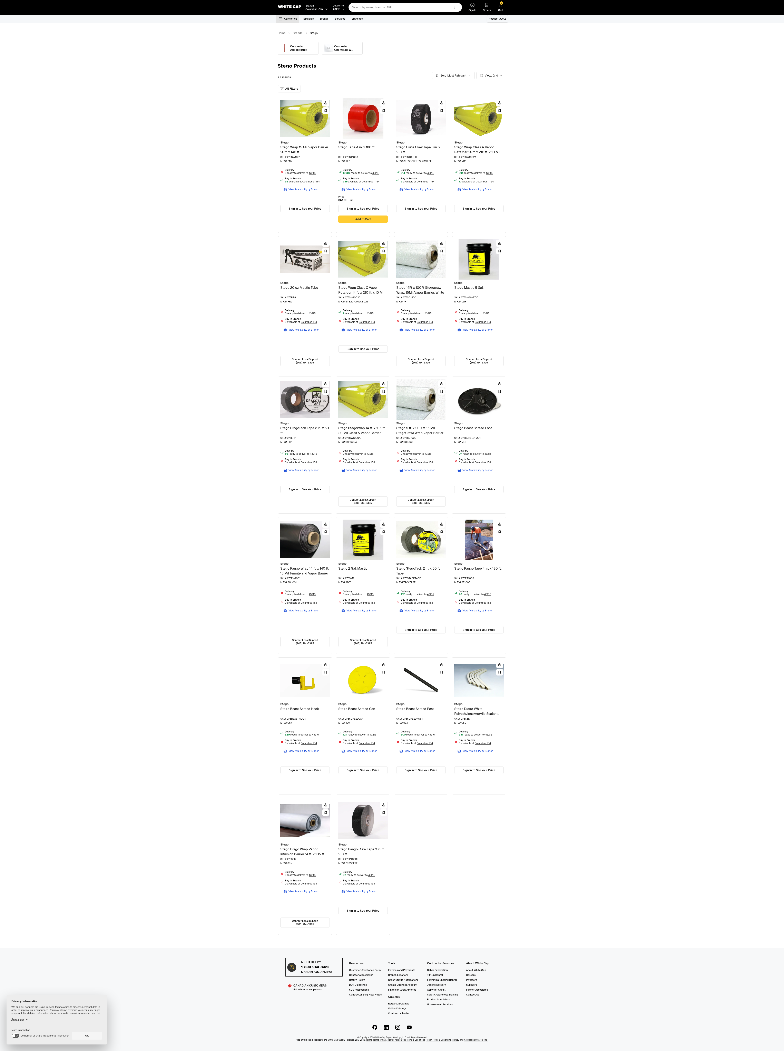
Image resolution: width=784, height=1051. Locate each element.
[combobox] (399, 7)
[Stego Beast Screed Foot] (479, 445)
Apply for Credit (436, 989)
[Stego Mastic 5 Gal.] (479, 304)
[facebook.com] (374, 1027)
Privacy (455, 1040)
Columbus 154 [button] (309, 322)
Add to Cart (363, 219)
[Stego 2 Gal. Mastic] (363, 585)
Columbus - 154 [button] (311, 181)
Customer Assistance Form (365, 970)
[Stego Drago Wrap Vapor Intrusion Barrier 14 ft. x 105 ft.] (305, 866)
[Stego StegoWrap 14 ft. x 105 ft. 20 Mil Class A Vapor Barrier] (363, 445)
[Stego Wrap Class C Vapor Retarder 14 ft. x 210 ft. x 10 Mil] (363, 304)
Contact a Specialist (361, 975)
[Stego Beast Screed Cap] (363, 725)
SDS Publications (359, 989)
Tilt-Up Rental (435, 975)
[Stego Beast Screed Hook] (305, 725)
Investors (471, 980)
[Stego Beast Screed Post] (421, 725)
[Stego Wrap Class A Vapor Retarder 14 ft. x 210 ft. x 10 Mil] (479, 164)
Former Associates (477, 989)
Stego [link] (314, 33)
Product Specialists (438, 999)
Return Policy (357, 980)
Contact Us (472, 994)
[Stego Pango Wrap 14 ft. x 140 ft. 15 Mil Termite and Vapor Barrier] (305, 585)
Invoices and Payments (401, 970)
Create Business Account (402, 985)
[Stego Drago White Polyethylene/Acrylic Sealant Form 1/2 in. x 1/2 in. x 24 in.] (479, 725)
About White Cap (476, 970)
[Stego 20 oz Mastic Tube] (305, 304)
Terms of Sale (379, 1040)
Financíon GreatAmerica (402, 989)
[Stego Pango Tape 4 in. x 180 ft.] (479, 585)
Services (340, 18)
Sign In (472, 10)
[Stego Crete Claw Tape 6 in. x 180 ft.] (421, 164)
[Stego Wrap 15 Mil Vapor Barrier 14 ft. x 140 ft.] (305, 164)
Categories (290, 18)
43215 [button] (312, 173)
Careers (471, 975)
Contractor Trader (398, 1013)
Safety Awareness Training (442, 994)
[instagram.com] (397, 1027)
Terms (369, 1040)
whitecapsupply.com (310, 989)
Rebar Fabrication (437, 970)
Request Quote (497, 18)
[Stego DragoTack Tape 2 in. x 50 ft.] (305, 445)
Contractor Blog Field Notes (365, 994)
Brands (324, 18)
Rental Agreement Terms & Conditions (406, 1040)
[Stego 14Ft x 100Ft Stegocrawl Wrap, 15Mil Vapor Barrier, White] (421, 304)
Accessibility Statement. (476, 1040)
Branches (357, 18)
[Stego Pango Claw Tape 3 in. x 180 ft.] (363, 866)
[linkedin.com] (386, 1027)
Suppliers (471, 985)
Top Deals (308, 18)
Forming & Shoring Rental (442, 980)
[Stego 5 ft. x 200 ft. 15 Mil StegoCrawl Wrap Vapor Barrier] (421, 445)
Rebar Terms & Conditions (438, 1040)
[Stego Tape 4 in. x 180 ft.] (363, 164)
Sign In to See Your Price (305, 208)
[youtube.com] (409, 1027)
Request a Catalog (398, 1003)
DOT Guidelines (358, 985)
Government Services (440, 1004)
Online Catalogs (397, 1008)
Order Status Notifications (403, 980)
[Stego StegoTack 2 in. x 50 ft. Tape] (421, 585)
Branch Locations (398, 975)
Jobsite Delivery (436, 985)
